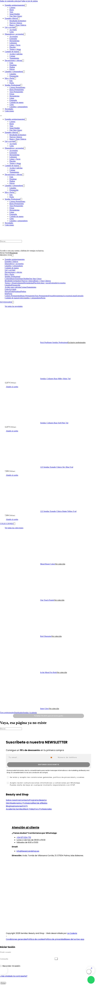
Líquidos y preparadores (14, 72)
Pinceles (12, 47)
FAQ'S (25, 806)
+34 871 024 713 (24, 837)
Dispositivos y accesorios (14, 34)
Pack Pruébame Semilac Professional (54, 342)
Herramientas (14, 41)
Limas (11, 98)
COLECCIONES (6, 524)
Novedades (9, 109)
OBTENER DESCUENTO (48, 765)
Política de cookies (35, 939)
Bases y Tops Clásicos (17, 25)
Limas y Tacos (14, 45)
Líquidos (12, 74)
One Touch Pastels (47, 600)
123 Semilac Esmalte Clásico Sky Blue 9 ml (56, 467)
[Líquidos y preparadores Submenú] (24, 71)
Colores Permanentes (17, 87)
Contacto (24, 800)
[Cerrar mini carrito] (88, 971)
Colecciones (9, 111)
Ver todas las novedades (14, 306)
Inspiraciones (16, 806)
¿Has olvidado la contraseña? (13, 976)
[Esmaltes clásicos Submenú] (19, 18)
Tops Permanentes (16, 92)
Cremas (12, 56)
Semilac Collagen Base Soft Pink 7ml (54, 423)
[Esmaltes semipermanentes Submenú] (25, 5)
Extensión (13, 39)
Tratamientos (14, 58)
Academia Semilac (14, 809)
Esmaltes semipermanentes (15, 5)
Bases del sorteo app (74, 939)
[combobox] (53, 757)
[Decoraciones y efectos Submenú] (23, 60)
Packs (11, 83)
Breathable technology (17, 21)
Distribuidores (12, 803)
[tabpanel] (51, 279)
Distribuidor (18, 713)
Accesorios (13, 36)
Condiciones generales (16, 939)
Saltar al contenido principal (10, 1)
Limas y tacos (45, 283)
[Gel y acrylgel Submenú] (16, 27)
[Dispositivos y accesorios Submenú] (24, 34)
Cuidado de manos (12, 52)
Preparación (13, 76)
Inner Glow (44, 709)
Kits (11, 81)
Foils (11, 63)
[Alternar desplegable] (12, 255)
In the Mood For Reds (48, 672)
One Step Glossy (15, 16)
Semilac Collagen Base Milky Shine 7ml (55, 379)
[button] (12, 386)
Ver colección (60, 564)
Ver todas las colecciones (14, 528)
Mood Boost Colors (47, 564)
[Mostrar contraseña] (56, 959)
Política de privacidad (54, 939)
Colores (12, 8)
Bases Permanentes (16, 90)
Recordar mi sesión (11, 966)
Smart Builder (14, 14)
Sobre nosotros (13, 800)
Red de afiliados (40, 803)
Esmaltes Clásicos (11, 261)
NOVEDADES (6, 302)
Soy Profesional (26, 803)
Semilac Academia (30, 713)
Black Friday (28, 809)
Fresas (11, 94)
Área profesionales (7, 713)
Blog (8, 806)
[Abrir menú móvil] (1, 115)
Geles (11, 32)
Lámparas (13, 43)
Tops (11, 12)
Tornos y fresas (15, 49)
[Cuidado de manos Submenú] (20, 51)
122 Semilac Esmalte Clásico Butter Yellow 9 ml (58, 511)
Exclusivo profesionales (77, 342)
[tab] (51, 259)
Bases (11, 10)
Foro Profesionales (43, 809)
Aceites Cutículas (15, 54)
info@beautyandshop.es (28, 851)
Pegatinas (13, 65)
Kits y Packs (9, 78)
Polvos (12, 69)
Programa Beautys (38, 800)
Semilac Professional (12, 276)
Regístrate (14, 253)
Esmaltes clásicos (11, 18)
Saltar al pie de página (29, 1)
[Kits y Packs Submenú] (15, 78)
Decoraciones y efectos (13, 60)
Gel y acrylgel (10, 27)
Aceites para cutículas (13, 287)
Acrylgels (13, 30)
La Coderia (72, 933)
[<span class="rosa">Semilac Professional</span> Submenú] (21, 85)
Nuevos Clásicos (15, 23)
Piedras (12, 67)
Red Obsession (45, 636)
